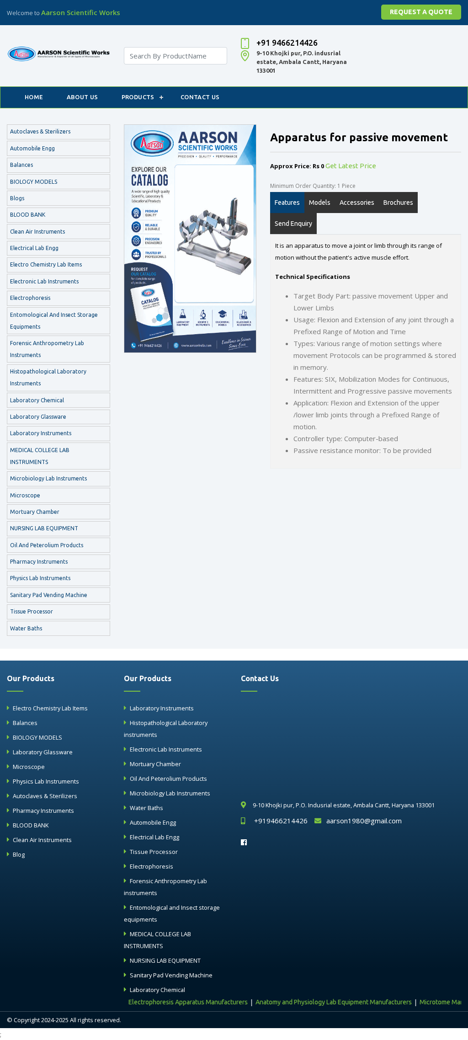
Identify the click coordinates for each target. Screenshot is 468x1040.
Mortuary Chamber (34, 512)
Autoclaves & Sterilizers (40, 131)
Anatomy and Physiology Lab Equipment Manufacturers (320, 1002)
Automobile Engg (32, 148)
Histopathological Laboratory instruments (48, 377)
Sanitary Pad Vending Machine (48, 595)
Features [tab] (287, 202)
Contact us (200, 97)
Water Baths (26, 628)
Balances (21, 165)
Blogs (17, 198)
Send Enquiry (293, 223)
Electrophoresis (30, 298)
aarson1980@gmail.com (364, 820)
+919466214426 (281, 820)
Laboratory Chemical (37, 400)
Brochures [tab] (398, 202)
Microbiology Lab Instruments (48, 478)
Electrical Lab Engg (34, 248)
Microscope (25, 495)
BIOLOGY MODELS (33, 182)
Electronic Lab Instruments (44, 281)
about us (82, 97)
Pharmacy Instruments (39, 562)
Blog (19, 854)
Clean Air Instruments (37, 232)
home (34, 97)
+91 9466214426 (287, 42)
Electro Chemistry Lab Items (46, 264)
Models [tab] (319, 202)
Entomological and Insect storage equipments (54, 321)
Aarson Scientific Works (80, 12)
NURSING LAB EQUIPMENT (44, 528)
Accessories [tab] (357, 202)
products (138, 97)
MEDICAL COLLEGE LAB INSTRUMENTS (39, 456)
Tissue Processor (31, 611)
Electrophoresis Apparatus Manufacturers (174, 1002)
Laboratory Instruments (40, 433)
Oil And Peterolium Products (46, 545)
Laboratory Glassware (38, 417)
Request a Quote (421, 12)
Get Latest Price (350, 166)
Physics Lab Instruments (40, 578)
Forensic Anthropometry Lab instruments (47, 349)
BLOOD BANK (27, 215)
